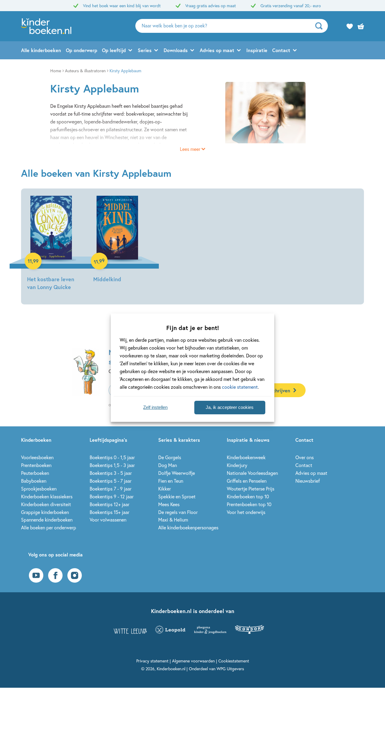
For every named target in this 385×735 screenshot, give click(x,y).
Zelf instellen (155, 407)
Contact (281, 50)
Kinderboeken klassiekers (46, 496)
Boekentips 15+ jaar (109, 512)
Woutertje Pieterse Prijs (250, 488)
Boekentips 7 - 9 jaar (110, 488)
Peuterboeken (35, 473)
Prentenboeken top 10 (249, 504)
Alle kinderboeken (41, 50)
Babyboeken (33, 481)
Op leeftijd (114, 50)
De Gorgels (169, 457)
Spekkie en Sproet (177, 496)
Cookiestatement (233, 661)
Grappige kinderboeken (45, 512)
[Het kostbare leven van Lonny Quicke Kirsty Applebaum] (51, 244)
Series (145, 50)
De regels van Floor (178, 512)
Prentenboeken (36, 465)
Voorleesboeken (37, 457)
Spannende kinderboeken (46, 519)
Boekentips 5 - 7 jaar (110, 481)
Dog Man (167, 465)
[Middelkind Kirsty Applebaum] (117, 240)
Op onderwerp (81, 50)
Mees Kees (169, 504)
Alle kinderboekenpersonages (188, 527)
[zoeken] (321, 26)
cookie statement (240, 387)
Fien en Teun (170, 481)
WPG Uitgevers (230, 668)
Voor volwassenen (108, 519)
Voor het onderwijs (246, 512)
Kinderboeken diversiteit (46, 504)
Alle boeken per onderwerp (48, 527)
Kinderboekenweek (246, 457)
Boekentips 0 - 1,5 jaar (112, 457)
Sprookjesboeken (39, 488)
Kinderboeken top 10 (248, 496)
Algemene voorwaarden (193, 661)
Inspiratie (256, 50)
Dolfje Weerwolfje (176, 473)
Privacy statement (152, 661)
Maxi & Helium (173, 519)
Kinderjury (237, 465)
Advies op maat (217, 50)
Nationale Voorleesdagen (252, 473)
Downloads (176, 50)
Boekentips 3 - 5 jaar (111, 473)
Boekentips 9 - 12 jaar (112, 496)
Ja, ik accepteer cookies (230, 407)
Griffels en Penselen (246, 481)
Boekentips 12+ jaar (109, 504)
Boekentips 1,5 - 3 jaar (112, 465)
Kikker (164, 488)
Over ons (304, 457)
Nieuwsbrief (307, 481)
